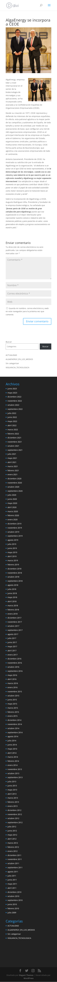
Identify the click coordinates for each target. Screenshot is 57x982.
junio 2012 (12, 830)
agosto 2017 (13, 634)
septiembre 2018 (15, 581)
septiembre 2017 (15, 630)
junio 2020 (12, 499)
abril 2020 (12, 507)
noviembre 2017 (15, 622)
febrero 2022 (13, 433)
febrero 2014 (13, 761)
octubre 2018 (13, 577)
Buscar (9, 342)
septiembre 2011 (15, 867)
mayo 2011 (12, 884)
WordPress (29, 978)
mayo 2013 (12, 789)
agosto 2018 (13, 585)
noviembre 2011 (15, 859)
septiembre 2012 (15, 822)
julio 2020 (12, 495)
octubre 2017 (13, 626)
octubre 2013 (13, 773)
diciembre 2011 (14, 855)
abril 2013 (12, 794)
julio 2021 (12, 454)
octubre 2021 (13, 446)
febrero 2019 (13, 564)
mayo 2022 (12, 421)
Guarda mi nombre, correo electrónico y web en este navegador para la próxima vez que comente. (27, 311)
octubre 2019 (13, 532)
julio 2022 (12, 413)
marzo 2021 (13, 466)
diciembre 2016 (14, 658)
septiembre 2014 (15, 732)
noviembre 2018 (15, 573)
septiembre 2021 (15, 450)
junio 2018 (12, 593)
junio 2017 (12, 642)
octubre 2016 (13, 667)
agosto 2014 (13, 736)
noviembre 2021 (15, 441)
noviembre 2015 (15, 691)
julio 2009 (12, 912)
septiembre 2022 (15, 409)
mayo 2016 (12, 675)
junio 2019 (12, 548)
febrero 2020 (13, 515)
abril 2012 (12, 839)
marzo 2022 (13, 429)
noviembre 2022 (15, 401)
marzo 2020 (13, 511)
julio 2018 (12, 589)
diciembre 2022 (14, 396)
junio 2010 (12, 904)
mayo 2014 (12, 749)
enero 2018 (12, 613)
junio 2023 (12, 388)
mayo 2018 (12, 597)
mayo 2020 (12, 503)
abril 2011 (12, 888)
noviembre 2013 (15, 769)
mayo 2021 (12, 458)
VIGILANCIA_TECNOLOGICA (17, 367)
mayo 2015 (12, 703)
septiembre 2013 (15, 777)
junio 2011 (12, 879)
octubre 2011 (13, 863)
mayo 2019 (12, 552)
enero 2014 (12, 765)
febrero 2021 (13, 470)
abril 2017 (12, 650)
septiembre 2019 (15, 536)
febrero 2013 (13, 802)
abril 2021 (12, 462)
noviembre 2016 (15, 663)
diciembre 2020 (14, 478)
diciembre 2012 (14, 810)
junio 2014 (12, 744)
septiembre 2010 (15, 900)
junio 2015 (12, 699)
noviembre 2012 (15, 814)
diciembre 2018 (14, 568)
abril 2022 (12, 425)
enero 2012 (12, 851)
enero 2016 (12, 687)
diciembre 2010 (14, 892)
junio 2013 (12, 785)
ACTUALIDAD (11, 355)
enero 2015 (12, 716)
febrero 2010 (13, 908)
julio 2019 (12, 544)
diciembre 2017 (14, 617)
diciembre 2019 (14, 523)
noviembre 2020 (15, 482)
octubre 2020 (13, 487)
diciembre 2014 (14, 720)
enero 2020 (12, 519)
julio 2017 (12, 638)
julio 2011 (12, 875)
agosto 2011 (13, 871)
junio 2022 (12, 417)
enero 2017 (12, 654)
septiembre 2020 (15, 491)
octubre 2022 (13, 405)
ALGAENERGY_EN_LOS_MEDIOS (19, 359)
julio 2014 (12, 740)
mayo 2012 (12, 835)
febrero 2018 (13, 609)
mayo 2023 (12, 392)
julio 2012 (12, 826)
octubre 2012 (13, 818)
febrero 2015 (13, 712)
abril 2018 (12, 601)
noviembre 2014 (15, 724)
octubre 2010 (13, 896)
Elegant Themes (26, 975)
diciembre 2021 (14, 437)
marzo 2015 (13, 708)
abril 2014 (12, 753)
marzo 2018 (13, 605)
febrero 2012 (13, 847)
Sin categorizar (12, 363)
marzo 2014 (13, 757)
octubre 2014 (13, 728)
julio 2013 (12, 781)
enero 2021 (12, 474)
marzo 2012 (13, 843)
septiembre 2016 (15, 671)
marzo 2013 (13, 798)
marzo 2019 (13, 560)
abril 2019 (12, 556)
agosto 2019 (13, 540)
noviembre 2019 (15, 527)
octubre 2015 (13, 695)
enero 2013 (12, 806)
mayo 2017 (12, 646)
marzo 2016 (13, 683)
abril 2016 (12, 679)
